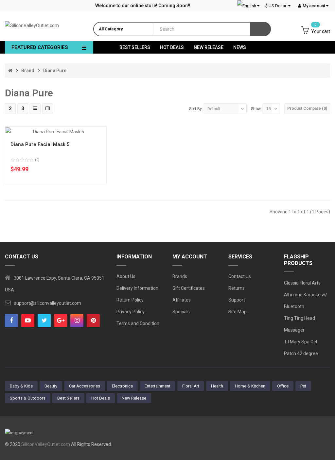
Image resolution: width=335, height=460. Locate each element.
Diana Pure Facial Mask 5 (40, 144)
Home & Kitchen (250, 386)
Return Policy (130, 300)
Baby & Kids (21, 386)
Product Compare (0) (307, 108)
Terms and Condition (137, 323)
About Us (125, 276)
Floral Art (190, 386)
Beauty (50, 386)
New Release (134, 398)
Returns (236, 288)
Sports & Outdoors (27, 398)
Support (236, 300)
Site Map (237, 311)
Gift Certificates (188, 288)
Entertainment (157, 386)
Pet (303, 386)
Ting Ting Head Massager (299, 324)
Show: (256, 109)
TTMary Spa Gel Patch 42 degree (301, 347)
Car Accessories (84, 386)
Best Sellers (68, 398)
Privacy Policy (130, 311)
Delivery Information (137, 288)
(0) (37, 160)
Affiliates (181, 300)
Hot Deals (100, 398)
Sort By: (196, 109)
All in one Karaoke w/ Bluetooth (305, 300)
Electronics (122, 386)
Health (217, 386)
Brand (27, 70)
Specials (181, 311)
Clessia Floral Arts (302, 283)
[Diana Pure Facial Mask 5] (56, 131)
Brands (179, 276)
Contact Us (239, 276)
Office (283, 386)
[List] (35, 108)
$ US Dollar (276, 5)
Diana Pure (54, 70)
